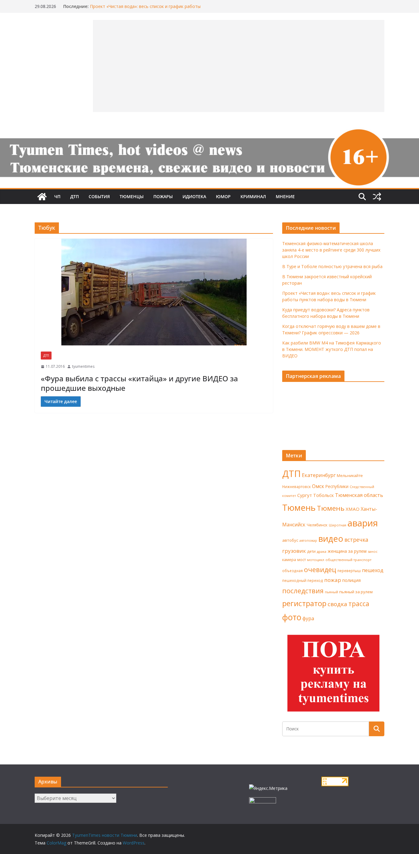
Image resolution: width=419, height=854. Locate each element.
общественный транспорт (348, 559)
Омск (318, 486)
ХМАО (352, 509)
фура (308, 618)
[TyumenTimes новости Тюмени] (42, 196)
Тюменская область (359, 495)
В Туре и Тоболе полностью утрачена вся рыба (332, 266)
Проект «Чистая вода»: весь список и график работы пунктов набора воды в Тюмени (145, 9)
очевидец (320, 569)
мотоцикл (315, 559)
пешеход (372, 570)
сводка (337, 604)
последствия (303, 590)
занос (373, 551)
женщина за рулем (347, 551)
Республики (336, 486)
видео (330, 538)
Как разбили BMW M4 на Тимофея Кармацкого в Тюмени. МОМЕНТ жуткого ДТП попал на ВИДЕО (331, 349)
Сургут (304, 495)
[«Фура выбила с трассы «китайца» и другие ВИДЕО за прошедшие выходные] (154, 292)
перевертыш (349, 570)
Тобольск (323, 495)
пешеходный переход (302, 580)
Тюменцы (132, 196)
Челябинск (317, 525)
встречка (356, 539)
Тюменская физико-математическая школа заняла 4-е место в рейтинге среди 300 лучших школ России (331, 249)
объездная (292, 570)
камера (289, 559)
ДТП (74, 196)
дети (311, 551)
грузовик (294, 550)
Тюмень (299, 507)
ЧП (57, 196)
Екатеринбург (319, 475)
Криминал (253, 196)
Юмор (223, 196)
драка (321, 551)
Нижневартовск (296, 486)
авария (363, 523)
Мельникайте (350, 475)
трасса (358, 603)
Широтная (337, 525)
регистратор (304, 603)
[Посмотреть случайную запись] (377, 196)
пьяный (331, 592)
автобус (290, 540)
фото (291, 617)
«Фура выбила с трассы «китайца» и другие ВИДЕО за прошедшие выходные (139, 383)
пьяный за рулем (356, 591)
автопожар (308, 540)
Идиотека (194, 196)
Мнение (285, 196)
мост (301, 559)
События (99, 196)
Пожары (163, 196)
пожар (332, 579)
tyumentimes (83, 366)
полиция (351, 580)
